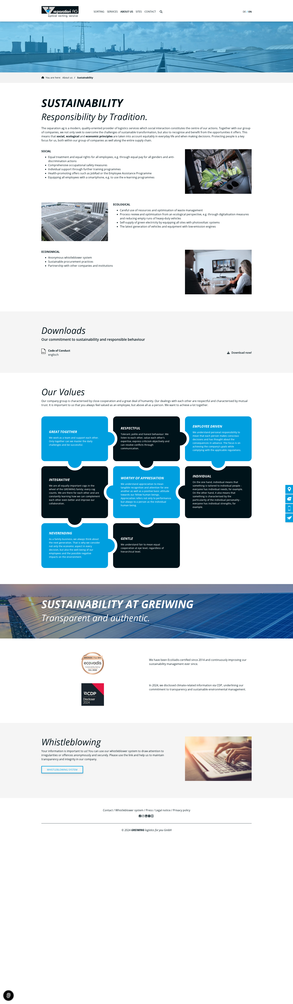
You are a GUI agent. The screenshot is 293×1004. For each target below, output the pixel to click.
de (244, 11)
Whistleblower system (129, 810)
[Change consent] (8, 995)
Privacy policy (181, 810)
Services (112, 11)
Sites (139, 11)
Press (149, 810)
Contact (108, 810)
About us (126, 11)
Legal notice (163, 810)
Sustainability (85, 77)
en (250, 11)
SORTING (99, 11)
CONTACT (150, 11)
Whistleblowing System (62, 769)
